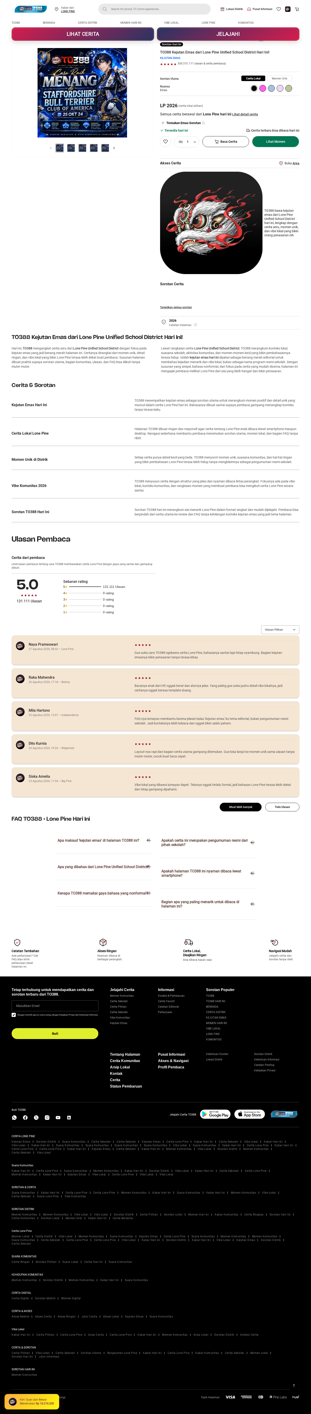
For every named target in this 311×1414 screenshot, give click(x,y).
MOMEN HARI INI (130, 22)
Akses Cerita (43, 1316)
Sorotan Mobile (45, 1298)
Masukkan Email (27, 1006)
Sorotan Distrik (263, 1054)
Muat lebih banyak (240, 807)
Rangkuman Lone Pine (122, 1353)
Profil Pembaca (171, 1067)
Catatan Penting (264, 1065)
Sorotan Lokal (173, 1214)
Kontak (116, 1073)
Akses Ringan (67, 1316)
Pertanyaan (165, 1012)
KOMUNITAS (246, 22)
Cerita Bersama (123, 1218)
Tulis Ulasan (282, 807)
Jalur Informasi (49, 1356)
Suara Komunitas (74, 1141)
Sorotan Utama (91, 1353)
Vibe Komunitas (120, 1017)
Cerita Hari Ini (93, 1262)
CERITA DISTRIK (87, 22)
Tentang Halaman (125, 1054)
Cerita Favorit (166, 1001)
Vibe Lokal (251, 1141)
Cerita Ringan (21, 1262)
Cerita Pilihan (118, 1006)
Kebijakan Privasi (264, 1070)
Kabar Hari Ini (203, 1141)
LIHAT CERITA (83, 34)
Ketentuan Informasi (266, 1059)
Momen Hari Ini (198, 1214)
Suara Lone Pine (48, 1196)
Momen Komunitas (122, 995)
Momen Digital (71, 1298)
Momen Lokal (21, 1236)
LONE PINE (68, 11)
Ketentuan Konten (217, 1054)
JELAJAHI (228, 34)
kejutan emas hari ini (204, 357)
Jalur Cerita (89, 1316)
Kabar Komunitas (226, 1214)
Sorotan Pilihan (46, 1262)
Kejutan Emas (118, 1023)
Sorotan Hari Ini (280, 1214)
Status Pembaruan (126, 1086)
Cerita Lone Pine (177, 1141)
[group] (253, 78)
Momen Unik (74, 1218)
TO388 (16, 22)
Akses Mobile (20, 1316)
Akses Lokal (111, 1316)
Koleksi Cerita (249, 1334)
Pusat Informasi (262, 9)
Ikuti (55, 1033)
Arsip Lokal (120, 1067)
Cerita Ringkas (254, 1214)
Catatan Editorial (168, 1006)
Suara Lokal (70, 1262)
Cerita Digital (20, 1298)
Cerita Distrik (44, 1236)
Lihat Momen (275, 141)
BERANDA (49, 22)
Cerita (115, 1080)
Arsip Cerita (96, 1334)
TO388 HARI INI (215, 1001)
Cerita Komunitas (125, 1061)
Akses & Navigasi (173, 1061)
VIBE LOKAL (171, 22)
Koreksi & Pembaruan (171, 995)
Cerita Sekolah (119, 1001)
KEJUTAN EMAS (170, 58)
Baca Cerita (228, 141)
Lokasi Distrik (234, 9)
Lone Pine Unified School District (96, 348)
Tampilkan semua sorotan (176, 307)
